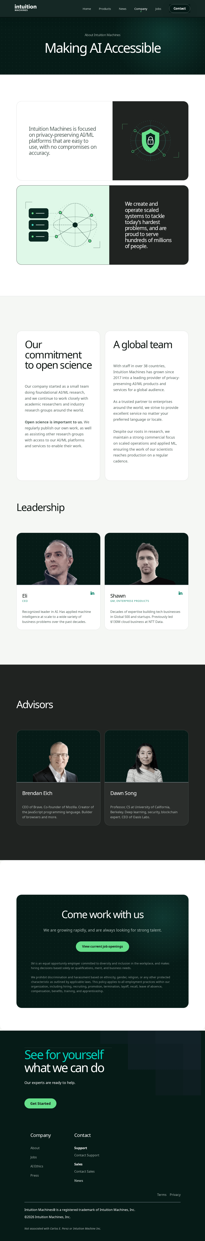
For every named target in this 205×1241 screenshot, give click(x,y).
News (122, 9)
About (35, 1148)
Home (87, 9)
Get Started (40, 1103)
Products (105, 9)
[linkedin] (91, 595)
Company (140, 9)
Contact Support (86, 1155)
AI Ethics (36, 1166)
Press (34, 1175)
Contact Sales (84, 1171)
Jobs (158, 9)
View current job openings (102, 946)
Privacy (175, 1194)
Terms (162, 1194)
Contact (180, 8)
